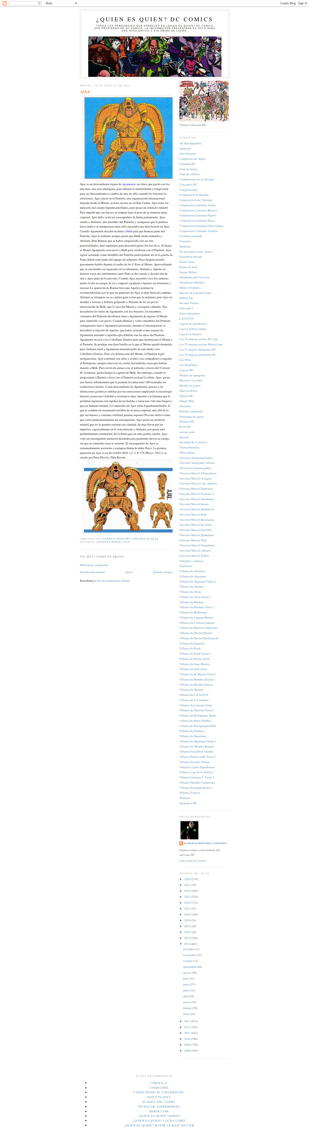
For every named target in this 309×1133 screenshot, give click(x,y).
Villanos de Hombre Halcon (196, 685)
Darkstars (185, 246)
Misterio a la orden (190, 380)
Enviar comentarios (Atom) (113, 581)
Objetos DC (186, 396)
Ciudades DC (187, 164)
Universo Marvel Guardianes (196, 499)
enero (186, 1014)
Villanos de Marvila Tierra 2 (196, 710)
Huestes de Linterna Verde (195, 293)
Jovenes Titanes (189, 303)
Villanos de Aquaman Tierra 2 (197, 581)
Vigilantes (185, 566)
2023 (187, 897)
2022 (187, 903)
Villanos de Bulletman (193, 612)
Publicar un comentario (94, 565)
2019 (187, 920)
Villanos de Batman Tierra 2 (196, 607)
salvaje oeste (187, 432)
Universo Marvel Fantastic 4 (196, 494)
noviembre (190, 955)
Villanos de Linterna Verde (195, 705)
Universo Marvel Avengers (195, 478)
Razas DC (185, 427)
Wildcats (184, 798)
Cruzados (185, 241)
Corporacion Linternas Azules (197, 205)
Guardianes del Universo (194, 277)
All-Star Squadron (190, 143)
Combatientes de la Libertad (196, 179)
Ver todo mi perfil (193, 861)
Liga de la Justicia (190, 334)
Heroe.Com (159, 1111)
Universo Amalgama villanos (197, 463)
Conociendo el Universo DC (159, 1092)
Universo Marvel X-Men (194, 556)
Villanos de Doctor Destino (196, 633)
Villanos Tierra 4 (189, 793)
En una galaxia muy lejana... (196, 251)
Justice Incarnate (189, 313)
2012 (187, 1027)
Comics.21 (159, 1083)
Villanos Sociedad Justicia (195, 788)
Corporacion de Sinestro (194, 195)
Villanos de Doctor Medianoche (199, 638)
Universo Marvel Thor (193, 540)
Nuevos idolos (188, 391)
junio (186, 984)
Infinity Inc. (186, 298)
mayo (186, 990)
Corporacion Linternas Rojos (197, 220)
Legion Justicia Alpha (192, 329)
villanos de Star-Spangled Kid (197, 726)
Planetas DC (186, 421)
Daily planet (159, 1097)
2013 (187, 1021)
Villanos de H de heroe (193, 669)
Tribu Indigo (187, 452)
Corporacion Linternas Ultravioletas (201, 226)
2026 (187, 879)
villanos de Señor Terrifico (195, 721)
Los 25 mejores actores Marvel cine (201, 344)
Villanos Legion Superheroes (197, 767)
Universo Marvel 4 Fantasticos (198, 473)
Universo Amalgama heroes (196, 458)
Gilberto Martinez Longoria (205, 843)
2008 (187, 1050)
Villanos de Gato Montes (194, 664)
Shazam (184, 437)
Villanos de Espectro (192, 643)
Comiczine (159, 1088)
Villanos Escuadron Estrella (196, 751)
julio (186, 978)
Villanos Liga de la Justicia (196, 772)
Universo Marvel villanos (195, 550)
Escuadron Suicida (190, 256)
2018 (187, 926)
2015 (187, 938)
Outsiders (185, 406)
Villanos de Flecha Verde (194, 659)
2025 (187, 885)
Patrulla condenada (191, 411)
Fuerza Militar (188, 272)
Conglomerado (188, 190)
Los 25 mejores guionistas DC (197, 355)
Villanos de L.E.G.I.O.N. (194, 695)
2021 (187, 908)
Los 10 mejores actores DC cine (198, 339)
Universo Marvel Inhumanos (196, 520)
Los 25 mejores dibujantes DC (197, 349)
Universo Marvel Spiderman (196, 535)
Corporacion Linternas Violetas (198, 231)
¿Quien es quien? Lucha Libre (158, 1120)
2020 (187, 914)
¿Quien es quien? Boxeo (159, 1116)
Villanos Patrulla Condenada (197, 782)
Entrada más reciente (92, 572)
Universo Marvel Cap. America (198, 483)
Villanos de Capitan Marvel (196, 617)
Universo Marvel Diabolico (196, 489)
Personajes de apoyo (191, 416)
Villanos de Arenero (191, 586)
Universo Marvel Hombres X (196, 509)
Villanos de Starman (191, 731)
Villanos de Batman (191, 602)
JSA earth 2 (186, 308)
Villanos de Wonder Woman (196, 746)
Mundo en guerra (189, 385)
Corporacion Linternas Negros (197, 215)
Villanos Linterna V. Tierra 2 (196, 777)
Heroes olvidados (190, 288)
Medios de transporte (192, 375)
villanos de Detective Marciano (198, 628)
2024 (187, 891)
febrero (187, 1008)
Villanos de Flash (190, 648)
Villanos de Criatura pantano (197, 623)
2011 (187, 1033)
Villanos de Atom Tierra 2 (195, 597)
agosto (187, 973)
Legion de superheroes (193, 324)
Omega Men (186, 401)
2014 (187, 944)
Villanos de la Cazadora (194, 700)
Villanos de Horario (191, 690)
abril (186, 996)
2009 (187, 1045)
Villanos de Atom (190, 592)
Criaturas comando (190, 236)
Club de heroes (188, 169)
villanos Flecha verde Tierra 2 (197, 757)
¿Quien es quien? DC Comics (154, 19)
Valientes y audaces (191, 561)
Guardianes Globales (192, 282)
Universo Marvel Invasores (195, 525)
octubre (188, 961)
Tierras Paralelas (189, 447)
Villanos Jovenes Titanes (194, 762)
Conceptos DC (188, 184)
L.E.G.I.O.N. (186, 318)
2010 (187, 1039)
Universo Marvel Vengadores (197, 545)
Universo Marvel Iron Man (195, 530)
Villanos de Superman (192, 736)
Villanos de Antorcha (192, 571)
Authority (185, 148)
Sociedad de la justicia (193, 442)
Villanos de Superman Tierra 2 (197, 741)
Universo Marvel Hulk (113, 542)
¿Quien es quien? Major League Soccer (159, 1125)
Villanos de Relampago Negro (197, 715)
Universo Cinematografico (195, 468)
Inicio (129, 572)
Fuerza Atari (186, 262)
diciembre (189, 949)
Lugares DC (186, 370)
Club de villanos (189, 174)
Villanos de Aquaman (192, 576)
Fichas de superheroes (159, 1106)
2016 (187, 932)
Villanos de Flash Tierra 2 (195, 653)
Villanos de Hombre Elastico (196, 679)
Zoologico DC (188, 803)
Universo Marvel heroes (194, 504)
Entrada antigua (163, 572)
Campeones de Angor (192, 159)
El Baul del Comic (159, 1102)
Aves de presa (187, 153)
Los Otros (185, 360)
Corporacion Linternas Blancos (198, 210)
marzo (187, 1002)
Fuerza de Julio (188, 267)
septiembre (190, 967)
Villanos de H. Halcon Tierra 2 (197, 674)
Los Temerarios (188, 365)
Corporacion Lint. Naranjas (196, 200)
